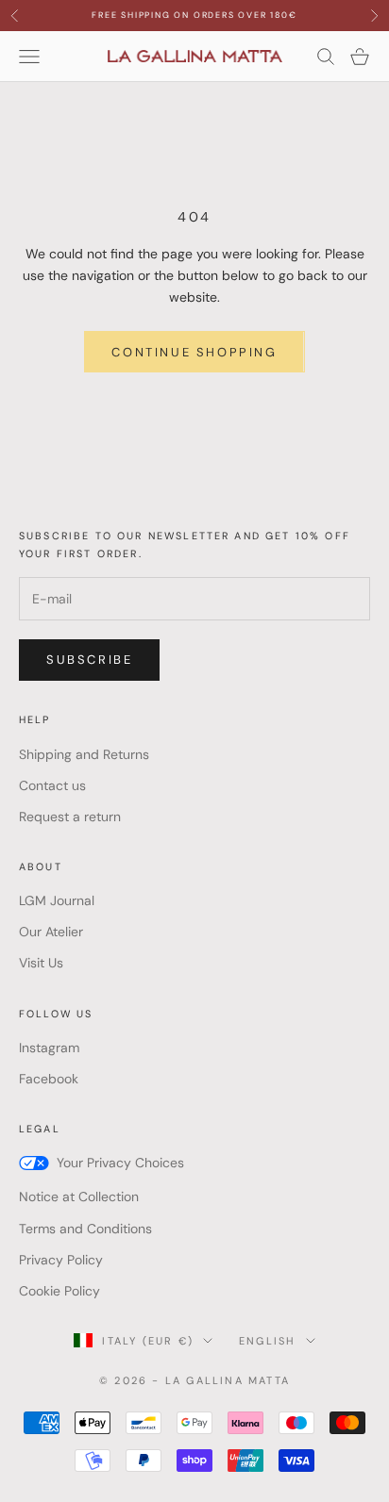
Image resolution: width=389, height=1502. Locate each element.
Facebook (48, 1078)
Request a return (70, 816)
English (267, 1340)
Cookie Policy (59, 1290)
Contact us (52, 785)
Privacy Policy (61, 1259)
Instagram (49, 1047)
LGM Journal (56, 900)
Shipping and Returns (84, 754)
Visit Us (41, 962)
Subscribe (89, 660)
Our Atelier (51, 931)
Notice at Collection (79, 1196)
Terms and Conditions (85, 1228)
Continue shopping (194, 352)
